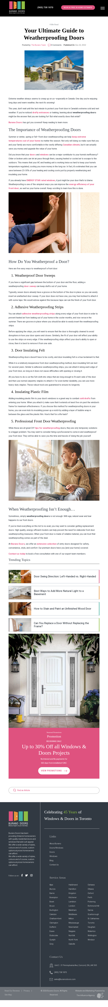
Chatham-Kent (55, 918)
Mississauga (74, 922)
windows (44, 154)
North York (73, 939)
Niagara (72, 931)
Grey (51, 944)
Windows (53, 856)
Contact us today (17, 553)
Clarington (54, 922)
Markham (73, 910)
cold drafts (85, 398)
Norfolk (72, 935)
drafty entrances (40, 112)
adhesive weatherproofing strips (38, 313)
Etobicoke (54, 935)
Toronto (91, 922)
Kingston (72, 893)
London (72, 906)
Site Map (8, 994)
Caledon (53, 914)
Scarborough (93, 914)
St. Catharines (93, 918)
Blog (51, 860)
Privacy (27, 990)
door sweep (30, 286)
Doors (52, 852)
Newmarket (73, 927)
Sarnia (90, 910)
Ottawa (91, 889)
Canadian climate (71, 144)
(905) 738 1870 (45, 7)
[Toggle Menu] (102, 8)
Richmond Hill (93, 906)
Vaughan (91, 927)
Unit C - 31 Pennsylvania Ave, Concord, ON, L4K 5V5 (76, 965)
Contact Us (54, 864)
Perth (90, 897)
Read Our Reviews (12, 990)
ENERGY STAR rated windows (40, 180)
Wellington (92, 935)
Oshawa (91, 884)
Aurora (52, 889)
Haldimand (73, 884)
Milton (71, 918)
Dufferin (53, 927)
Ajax (51, 884)
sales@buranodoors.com (64, 979)
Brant (52, 901)
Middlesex (73, 914)
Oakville (72, 944)
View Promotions (51, 770)
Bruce (52, 906)
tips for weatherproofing (47, 428)
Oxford (91, 893)
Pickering (91, 901)
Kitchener (73, 897)
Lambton (72, 901)
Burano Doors (15, 122)
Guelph (52, 939)
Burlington (54, 910)
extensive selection (47, 544)
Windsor (91, 939)
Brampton (54, 897)
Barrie (52, 893)
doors (33, 154)
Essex (52, 931)
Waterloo (91, 931)
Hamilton (72, 889)
